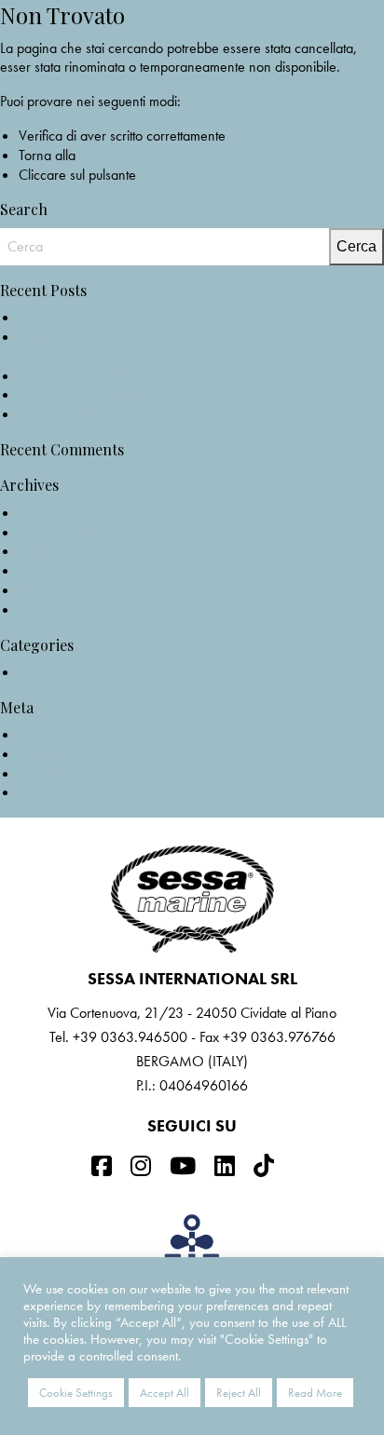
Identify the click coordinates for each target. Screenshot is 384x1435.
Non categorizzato (72, 672)
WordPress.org (61, 792)
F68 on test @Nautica (81, 394)
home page (112, 155)
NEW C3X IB (57, 317)
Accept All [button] (164, 1393)
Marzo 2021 (56, 570)
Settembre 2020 (66, 590)
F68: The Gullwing (72, 414)
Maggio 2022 (60, 512)
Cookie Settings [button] (76, 1393)
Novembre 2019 (67, 609)
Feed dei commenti (73, 773)
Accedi (39, 734)
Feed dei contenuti (71, 754)
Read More (315, 1393)
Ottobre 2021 (59, 532)
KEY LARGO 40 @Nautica (95, 376)
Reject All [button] (238, 1393)
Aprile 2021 (54, 551)
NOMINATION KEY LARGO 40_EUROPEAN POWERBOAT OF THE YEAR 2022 (196, 346)
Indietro (162, 174)
